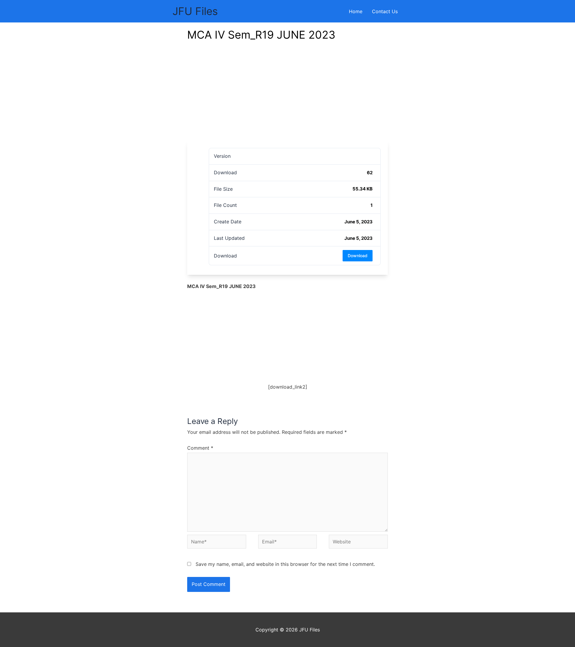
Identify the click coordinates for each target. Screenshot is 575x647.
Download (357, 255)
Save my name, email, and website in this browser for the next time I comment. (285, 564)
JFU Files (195, 11)
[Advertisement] (287, 96)
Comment (200, 448)
